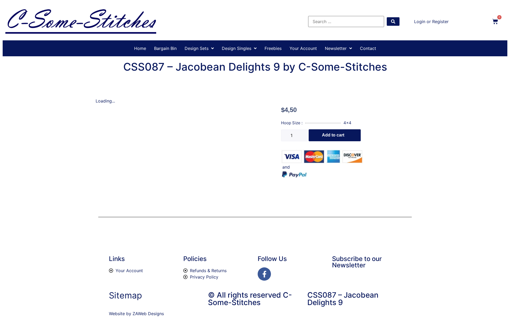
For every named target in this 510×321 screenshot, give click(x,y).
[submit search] (393, 21)
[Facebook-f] (264, 274)
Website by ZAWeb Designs (136, 313)
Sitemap (125, 295)
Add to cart (333, 135)
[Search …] (346, 21)
